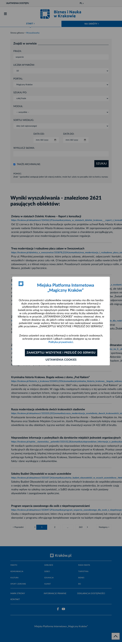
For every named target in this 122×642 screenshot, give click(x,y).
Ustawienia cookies (61, 360)
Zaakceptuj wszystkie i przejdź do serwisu (61, 352)
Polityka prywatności (61, 342)
